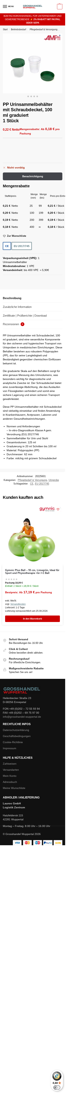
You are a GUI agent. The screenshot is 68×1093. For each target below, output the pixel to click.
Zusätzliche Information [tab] (17, 306)
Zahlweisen (9, 763)
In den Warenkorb (32, 618)
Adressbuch (10, 781)
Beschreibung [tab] (12, 298)
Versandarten (11, 769)
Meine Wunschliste (14, 788)
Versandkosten (18, 604)
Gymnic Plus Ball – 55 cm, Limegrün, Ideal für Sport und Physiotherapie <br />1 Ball (32, 571)
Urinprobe (54, 480)
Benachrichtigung (32, 176)
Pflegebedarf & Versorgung (43, 29)
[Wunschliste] (58, 509)
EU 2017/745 (21, 246)
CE (7, 246)
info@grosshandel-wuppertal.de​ (22, 716)
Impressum (9, 748)
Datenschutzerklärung (16, 730)
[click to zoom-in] (32, 63)
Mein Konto (9, 775)
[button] (59, 6)
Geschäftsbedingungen (17, 736)
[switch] (56, 1087)
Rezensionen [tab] (13, 324)
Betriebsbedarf (18, 29)
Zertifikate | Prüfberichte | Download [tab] (25, 315)
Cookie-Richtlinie (13, 742)
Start (5, 29)
